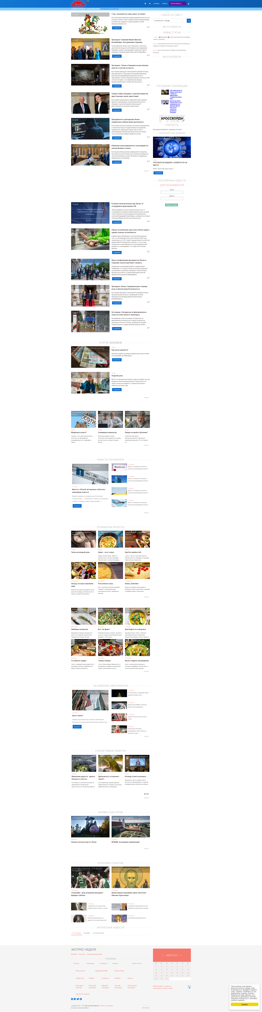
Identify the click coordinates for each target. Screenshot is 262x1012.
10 (167, 969)
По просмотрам (98, 933)
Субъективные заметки (87, 756)
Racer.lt (166, 988)
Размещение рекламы (94, 954)
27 (182, 976)
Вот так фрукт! (104, 629)
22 (156, 976)
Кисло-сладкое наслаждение (137, 661)
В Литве (76, 963)
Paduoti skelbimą (176, 3)
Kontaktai (156, 3)
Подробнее (116, 28)
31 (167, 979)
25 (172, 976)
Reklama (164, 3)
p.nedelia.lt (168, 986)
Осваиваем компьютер (107, 432)
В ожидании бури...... (106, 776)
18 (172, 972)
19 (177, 972)
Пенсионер (78, 466)
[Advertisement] (110, 186)
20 (182, 972)
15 (156, 972)
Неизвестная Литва (81, 818)
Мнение (115, 963)
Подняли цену (117, 376)
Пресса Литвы (119, 971)
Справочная (80, 978)
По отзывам (76, 933)
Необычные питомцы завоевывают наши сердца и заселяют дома (137, 731)
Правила (118, 978)
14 (188, 969)
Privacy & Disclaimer (106, 1005)
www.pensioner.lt (158, 986)
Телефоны (105, 978)
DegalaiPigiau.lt (158, 988)
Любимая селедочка (79, 629)
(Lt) (185, 2)
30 (161, 979)
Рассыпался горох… (106, 584)
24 (167, 976)
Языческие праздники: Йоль (137, 918)
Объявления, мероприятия (85, 692)
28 (188, 976)
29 (156, 979)
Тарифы (91, 978)
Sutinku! (245, 1004)
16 (161, 972)
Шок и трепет (77, 716)
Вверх (171, 988)
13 (182, 969)
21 (188, 972)
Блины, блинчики (131, 584)
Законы (130, 978)
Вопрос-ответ (137, 963)
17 (167, 972)
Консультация (78, 348)
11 (172, 969)
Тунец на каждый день (80, 552)
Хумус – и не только (106, 552)
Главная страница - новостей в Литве (85, 9)
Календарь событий (81, 869)
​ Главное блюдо (104, 661)
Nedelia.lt (74, 954)
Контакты (82, 954)
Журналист (92, 348)
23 (161, 976)
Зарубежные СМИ (101, 971)
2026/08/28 (115, 342)
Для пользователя (172, 185)
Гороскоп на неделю (163, 139)
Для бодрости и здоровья (135, 629)
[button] (75, 766)
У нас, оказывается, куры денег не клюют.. (129, 14)
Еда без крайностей (133, 552)
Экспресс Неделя (77, 532)
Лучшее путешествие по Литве (84, 842)
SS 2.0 (87, 1008)
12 (177, 969)
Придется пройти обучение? (136, 432)
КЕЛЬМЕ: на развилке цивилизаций (125, 842)
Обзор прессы (80, 971)
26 (177, 976)
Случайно (87, 933)
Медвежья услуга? (78, 432)
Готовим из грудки (78, 661)
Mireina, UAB (146, 1005)
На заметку (103, 963)
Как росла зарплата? (120, 350)
